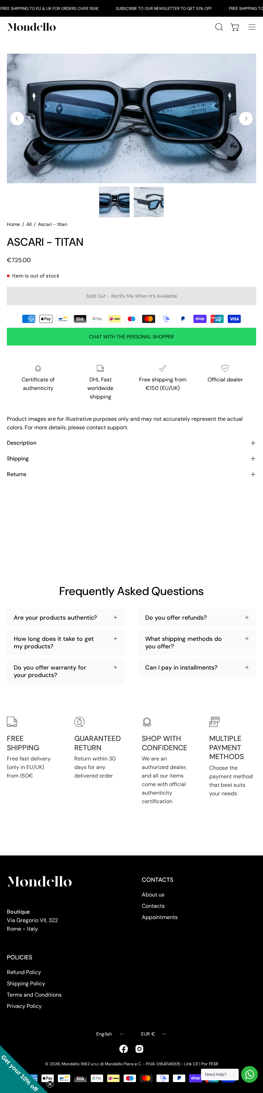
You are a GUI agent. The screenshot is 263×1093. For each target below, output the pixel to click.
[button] (24, 1069)
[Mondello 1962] (32, 27)
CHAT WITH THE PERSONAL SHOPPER (131, 337)
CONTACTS (157, 879)
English (104, 1034)
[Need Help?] (249, 1074)
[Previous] (17, 118)
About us (153, 894)
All (29, 224)
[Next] (246, 118)
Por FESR (209, 1064)
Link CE (191, 1064)
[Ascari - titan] (114, 202)
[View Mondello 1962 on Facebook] (123, 1049)
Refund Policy (24, 972)
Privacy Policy (24, 1006)
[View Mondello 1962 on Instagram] (139, 1049)
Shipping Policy (26, 983)
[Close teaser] (50, 1084)
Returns (16, 474)
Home (13, 224)
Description (21, 442)
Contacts (153, 905)
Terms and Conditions (34, 994)
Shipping (18, 458)
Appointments (160, 917)
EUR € (148, 1034)
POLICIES (19, 957)
